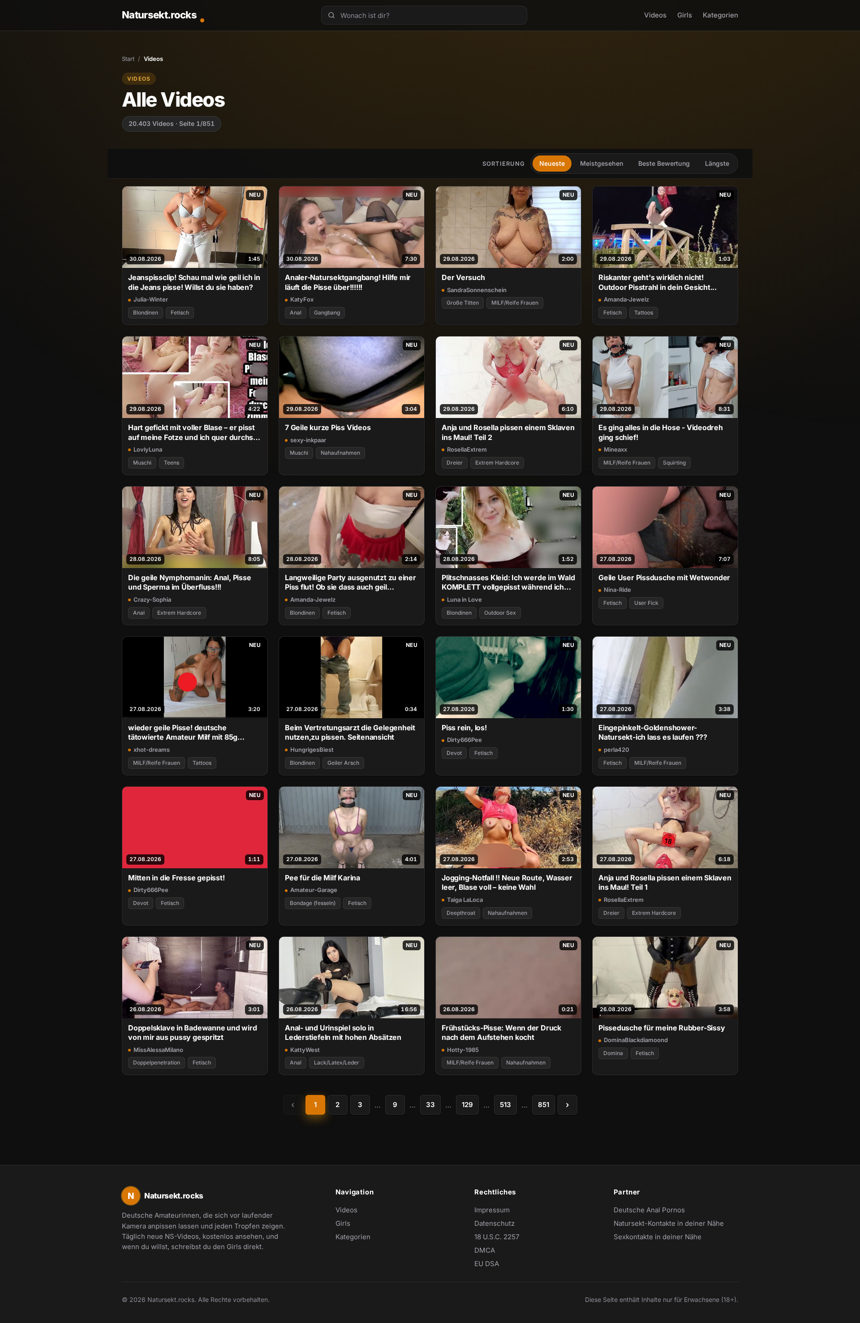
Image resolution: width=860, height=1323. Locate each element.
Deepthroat (461, 912)
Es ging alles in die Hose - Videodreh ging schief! (660, 432)
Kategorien (720, 15)
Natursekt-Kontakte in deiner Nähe (669, 1224)
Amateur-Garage (313, 889)
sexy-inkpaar (308, 440)
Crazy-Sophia (152, 599)
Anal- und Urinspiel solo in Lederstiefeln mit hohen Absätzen (343, 1032)
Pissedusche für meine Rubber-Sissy (661, 1027)
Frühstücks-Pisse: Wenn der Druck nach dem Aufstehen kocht (501, 1032)
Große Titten (463, 302)
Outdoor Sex (500, 612)
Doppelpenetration (156, 1062)
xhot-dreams (151, 749)
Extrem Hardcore (497, 462)
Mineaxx (615, 449)
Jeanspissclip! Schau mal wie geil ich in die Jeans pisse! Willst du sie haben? (194, 282)
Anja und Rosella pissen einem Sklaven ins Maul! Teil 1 (664, 882)
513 (505, 1104)
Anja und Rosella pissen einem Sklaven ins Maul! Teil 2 (508, 432)
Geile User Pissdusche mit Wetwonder (664, 577)
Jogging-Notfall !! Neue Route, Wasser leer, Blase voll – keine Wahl (507, 882)
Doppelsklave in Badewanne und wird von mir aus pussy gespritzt (192, 1032)
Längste (717, 163)
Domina (613, 1053)
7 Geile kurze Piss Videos (327, 427)
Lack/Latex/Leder (336, 1062)
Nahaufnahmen (340, 452)
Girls (684, 15)
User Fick (646, 602)
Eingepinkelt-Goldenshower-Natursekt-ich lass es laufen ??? (652, 732)
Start (128, 58)
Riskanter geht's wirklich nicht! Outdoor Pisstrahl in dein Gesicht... (657, 282)
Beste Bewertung (664, 163)
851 (543, 1104)
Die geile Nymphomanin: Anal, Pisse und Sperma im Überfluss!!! (189, 582)
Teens (171, 462)
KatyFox (302, 299)
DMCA (484, 1250)
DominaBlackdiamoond (636, 1039)
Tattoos (643, 312)
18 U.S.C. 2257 (496, 1237)
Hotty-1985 (463, 1049)
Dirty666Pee (464, 739)
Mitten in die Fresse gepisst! (176, 877)
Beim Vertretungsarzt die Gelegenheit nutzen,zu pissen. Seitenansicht (350, 732)
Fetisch (180, 312)
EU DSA (486, 1263)
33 (430, 1104)
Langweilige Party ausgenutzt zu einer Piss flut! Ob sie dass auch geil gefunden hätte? (350, 582)
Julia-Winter (150, 299)
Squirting (674, 462)
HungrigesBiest (312, 749)
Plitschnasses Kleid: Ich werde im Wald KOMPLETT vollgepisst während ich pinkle (508, 582)
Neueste (552, 163)
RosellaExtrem (467, 449)
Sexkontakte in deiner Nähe (657, 1237)
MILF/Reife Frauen (514, 302)
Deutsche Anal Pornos (654, 1210)
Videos (655, 15)
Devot (454, 753)
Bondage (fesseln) (312, 903)
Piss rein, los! (464, 727)
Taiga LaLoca (465, 899)
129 (467, 1104)
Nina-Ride (617, 589)
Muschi (142, 462)
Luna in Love (464, 599)
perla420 (616, 749)
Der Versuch (463, 277)
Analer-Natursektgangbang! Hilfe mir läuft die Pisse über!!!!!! (348, 282)
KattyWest (305, 1049)
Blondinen (145, 312)
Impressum (492, 1210)
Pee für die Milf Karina (322, 877)
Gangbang (327, 312)
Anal (295, 312)
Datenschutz (494, 1223)
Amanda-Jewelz (626, 299)
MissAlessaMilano (158, 1049)
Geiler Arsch (343, 762)
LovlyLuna (147, 449)
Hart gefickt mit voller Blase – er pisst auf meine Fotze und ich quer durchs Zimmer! (191, 432)
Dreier (455, 462)
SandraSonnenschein (477, 289)
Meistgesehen (601, 163)
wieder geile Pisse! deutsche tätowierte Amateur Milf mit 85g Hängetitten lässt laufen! (182, 732)
